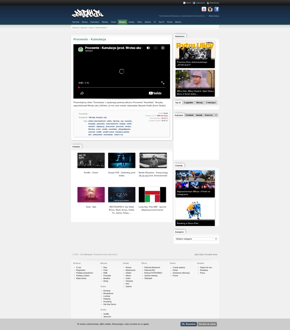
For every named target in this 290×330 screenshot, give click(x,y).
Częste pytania (179, 267)
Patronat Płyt (149, 270)
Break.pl (75, 28)
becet (166, 113)
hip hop (92, 117)
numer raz (118, 135)
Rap (105, 267)
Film (127, 284)
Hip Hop (75, 22)
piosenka (101, 124)
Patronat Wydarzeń (152, 267)
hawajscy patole (122, 132)
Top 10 (161, 22)
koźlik (99, 132)
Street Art (107, 317)
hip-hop (116, 121)
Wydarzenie (130, 270)
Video (139, 22)
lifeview (91, 129)
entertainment (112, 124)
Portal (175, 270)
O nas (78, 267)
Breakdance (108, 293)
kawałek (91, 124)
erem (98, 129)
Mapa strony (81, 278)
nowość (91, 126)
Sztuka (131, 22)
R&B (105, 273)
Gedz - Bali (91, 207)
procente (120, 126)
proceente (110, 126)
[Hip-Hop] (87, 17)
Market (178, 22)
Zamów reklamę (151, 276)
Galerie (129, 286)
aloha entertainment (97, 121)
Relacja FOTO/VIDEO (153, 273)
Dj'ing (105, 281)
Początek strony (211, 254)
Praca (202, 273)
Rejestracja (214, 3)
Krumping (107, 302)
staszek (91, 132)
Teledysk (129, 281)
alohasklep (97, 135)
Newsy (85, 22)
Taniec (113, 22)
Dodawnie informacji (181, 273)
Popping (106, 299)
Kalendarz (94, 22)
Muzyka (122, 22)
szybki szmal (108, 132)
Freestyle (107, 276)
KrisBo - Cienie (91, 172)
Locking (106, 296)
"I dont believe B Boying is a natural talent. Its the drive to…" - (189, 16)
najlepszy (100, 126)
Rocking (106, 291)
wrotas (128, 126)
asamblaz (113, 129)
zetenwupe (108, 135)
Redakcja (204, 270)
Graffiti (106, 314)
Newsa (128, 267)
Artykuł (128, 273)
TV (155, 22)
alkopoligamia (124, 129)
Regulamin (80, 270)
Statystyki (148, 278)
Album (128, 276)
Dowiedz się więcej (207, 324)
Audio (91, 28)
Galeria (148, 22)
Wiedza (105, 22)
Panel (188, 3)
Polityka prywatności (84, 273)
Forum (175, 276)
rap (105, 117)
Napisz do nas (206, 267)
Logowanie (200, 3)
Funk (105, 270)
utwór (129, 124)
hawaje (122, 124)
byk (90, 135)
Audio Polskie (100, 28)
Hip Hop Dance (109, 304)
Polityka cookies (83, 276)
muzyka (99, 117)
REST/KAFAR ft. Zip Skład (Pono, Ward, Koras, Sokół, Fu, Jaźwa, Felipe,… (121, 210)
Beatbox (106, 278)
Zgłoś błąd (199, 254)
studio (104, 129)
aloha (109, 121)
